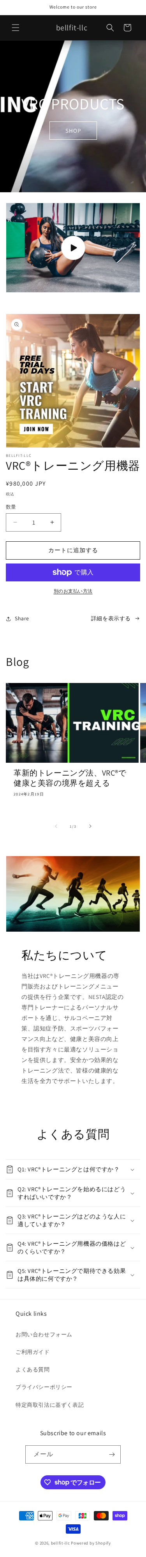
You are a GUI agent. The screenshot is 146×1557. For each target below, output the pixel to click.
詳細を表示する (111, 618)
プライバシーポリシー (44, 1386)
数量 (11, 507)
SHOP (73, 130)
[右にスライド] (90, 826)
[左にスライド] (56, 826)
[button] (15, 27)
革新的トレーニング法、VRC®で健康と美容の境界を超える (70, 778)
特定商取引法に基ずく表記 (50, 1404)
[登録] (111, 1454)
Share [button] (22, 618)
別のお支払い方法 (73, 591)
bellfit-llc (60, 1543)
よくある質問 (33, 1369)
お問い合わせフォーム (44, 1334)
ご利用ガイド (33, 1351)
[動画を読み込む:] (73, 247)
